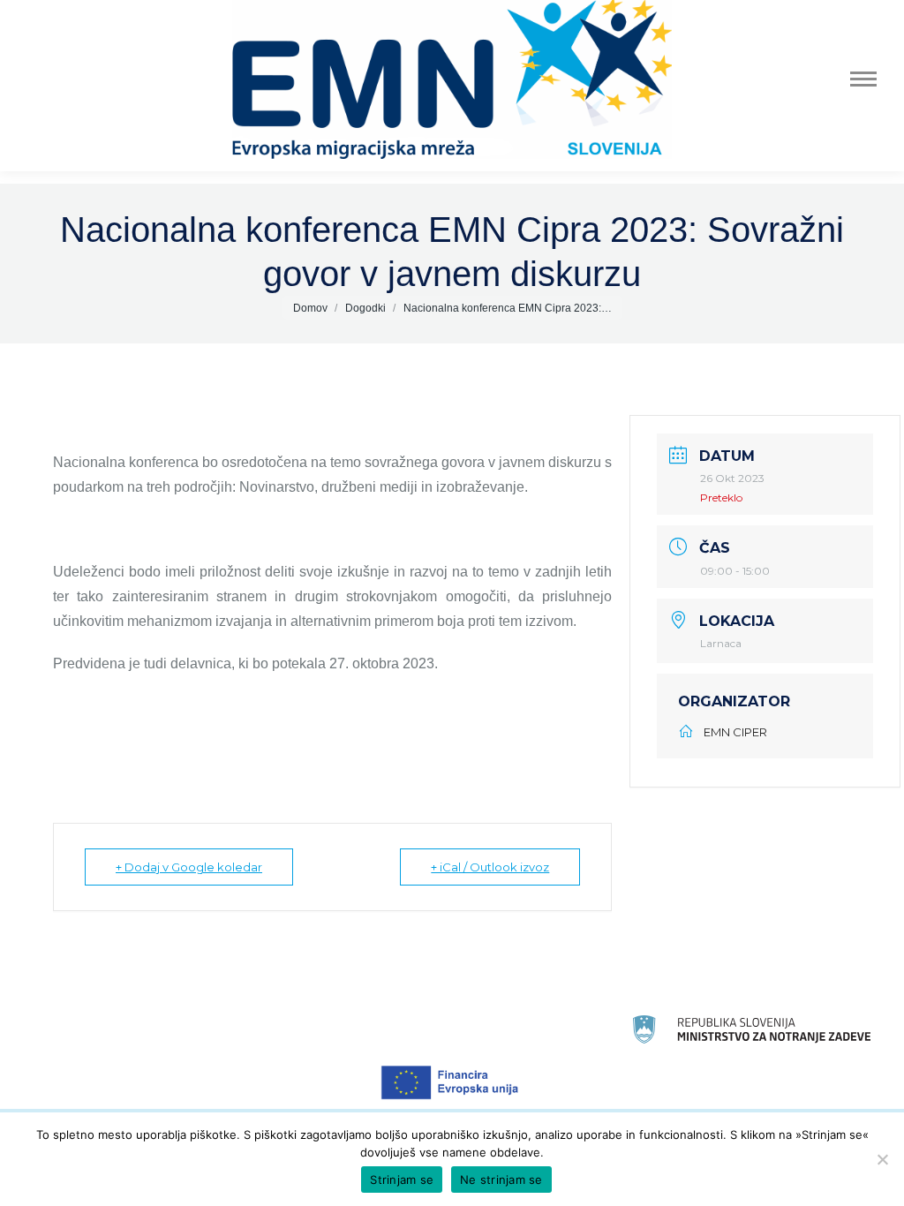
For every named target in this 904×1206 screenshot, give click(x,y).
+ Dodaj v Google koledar (189, 867)
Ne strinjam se (501, 1179)
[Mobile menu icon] (863, 79)
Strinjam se (401, 1179)
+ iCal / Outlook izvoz (490, 867)
